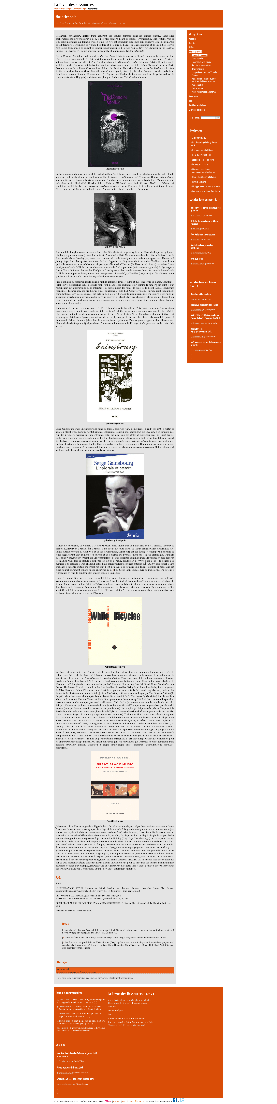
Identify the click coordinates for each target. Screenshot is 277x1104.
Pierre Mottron (81, 1072)
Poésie (210, 186)
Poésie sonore (197, 88)
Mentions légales (115, 1010)
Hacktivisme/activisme (202, 65)
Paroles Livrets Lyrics (207, 177)
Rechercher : (194, 117)
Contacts (112, 1006)
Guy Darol (79, 23)
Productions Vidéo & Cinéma (204, 91)
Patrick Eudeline (199, 181)
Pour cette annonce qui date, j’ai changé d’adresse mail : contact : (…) (79, 1015)
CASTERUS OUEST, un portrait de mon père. (75, 1078)
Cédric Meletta (212, 323)
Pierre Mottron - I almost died (70, 1067)
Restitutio (193, 96)
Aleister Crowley (199, 137)
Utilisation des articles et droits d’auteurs (126, 1018)
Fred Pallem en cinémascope (203, 234)
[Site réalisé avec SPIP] (108, 1101)
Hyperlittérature (198, 69)
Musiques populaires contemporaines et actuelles (203, 171)
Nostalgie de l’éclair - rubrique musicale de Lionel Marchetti (205, 80)
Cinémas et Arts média (201, 62)
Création (192, 38)
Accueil (57, 8)
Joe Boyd (210, 159)
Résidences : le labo (197, 105)
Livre (206, 164)
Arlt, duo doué (197, 258)
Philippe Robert (198, 186)
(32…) (194, 286)
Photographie (197, 85)
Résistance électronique (201, 294)
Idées (191, 47)
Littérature (197, 164)
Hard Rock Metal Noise (201, 155)
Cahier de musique (80, 8)
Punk (218, 186)
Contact (117, 1101)
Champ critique (195, 34)
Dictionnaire (197, 150)
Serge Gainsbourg (213, 191)
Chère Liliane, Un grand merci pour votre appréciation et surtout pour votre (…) (81, 1001)
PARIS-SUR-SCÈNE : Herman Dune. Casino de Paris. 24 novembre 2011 (205, 317)
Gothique (209, 150)
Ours (110, 1014)
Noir (194, 177)
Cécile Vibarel (79, 1061)
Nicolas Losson (82, 1084)
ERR (190, 101)
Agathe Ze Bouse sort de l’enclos (204, 304)
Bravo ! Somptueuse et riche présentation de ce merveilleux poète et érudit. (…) (80, 1008)
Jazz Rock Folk (198, 159)
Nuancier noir (63, 969)
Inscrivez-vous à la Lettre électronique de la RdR (130, 1022)
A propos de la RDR (197, 109)
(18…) (216, 199)
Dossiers (192, 43)
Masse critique (66, 8)
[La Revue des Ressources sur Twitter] (182, 1101)
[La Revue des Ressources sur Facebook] (175, 1101)
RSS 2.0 (140, 1101)
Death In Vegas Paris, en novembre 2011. (201, 330)
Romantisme (197, 191)
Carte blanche (197, 58)
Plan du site (127, 1101)
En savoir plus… (139, 1003)
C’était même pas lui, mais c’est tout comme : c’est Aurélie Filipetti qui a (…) (81, 1022)
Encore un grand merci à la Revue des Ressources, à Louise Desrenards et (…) (81, 1029)
